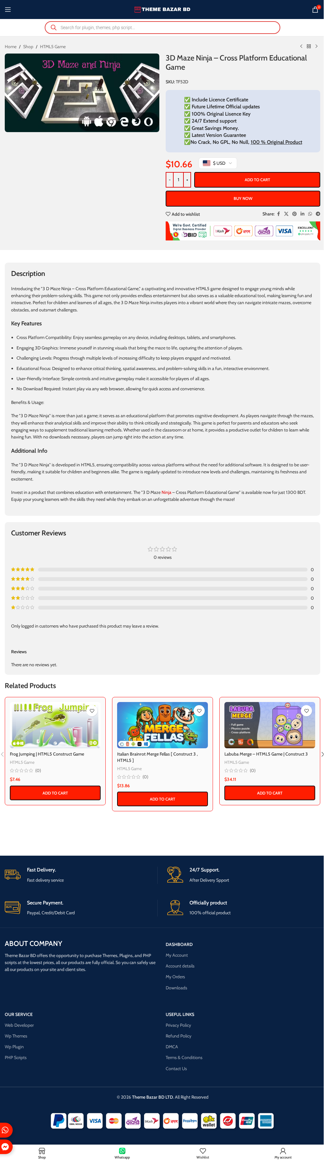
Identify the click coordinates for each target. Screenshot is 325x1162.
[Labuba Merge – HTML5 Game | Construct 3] (269, 725)
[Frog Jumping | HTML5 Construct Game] (55, 725)
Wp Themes (16, 1036)
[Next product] (316, 46)
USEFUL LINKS (180, 1014)
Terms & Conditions (184, 1057)
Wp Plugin (14, 1047)
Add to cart (257, 179)
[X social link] (286, 214)
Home (11, 46)
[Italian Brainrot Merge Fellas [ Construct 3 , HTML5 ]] (162, 725)
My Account (177, 955)
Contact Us (176, 1068)
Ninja (166, 492)
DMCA (172, 1047)
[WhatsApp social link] (310, 214)
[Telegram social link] (318, 214)
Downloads (176, 988)
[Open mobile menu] (8, 9)
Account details (180, 966)
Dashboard (179, 944)
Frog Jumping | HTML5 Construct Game (47, 754)
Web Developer (19, 1025)
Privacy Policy (178, 1025)
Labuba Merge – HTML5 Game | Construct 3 (266, 754)
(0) (38, 770)
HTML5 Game (53, 46)
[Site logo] (162, 9)
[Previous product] (301, 46)
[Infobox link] (81, 875)
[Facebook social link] (278, 214)
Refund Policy (178, 1036)
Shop (28, 46)
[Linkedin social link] (302, 214)
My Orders (175, 977)
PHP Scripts (16, 1057)
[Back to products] (309, 46)
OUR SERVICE (19, 1014)
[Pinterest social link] (294, 214)
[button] (55, 793)
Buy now (243, 198)
